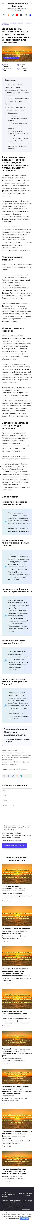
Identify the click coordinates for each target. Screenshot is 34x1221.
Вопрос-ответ (13, 113)
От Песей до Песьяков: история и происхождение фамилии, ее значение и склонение (16, 931)
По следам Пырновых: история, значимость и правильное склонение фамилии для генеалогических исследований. (16, 972)
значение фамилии (10, 750)
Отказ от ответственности (12, 841)
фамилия (26, 762)
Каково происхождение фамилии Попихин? (17, 118)
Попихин (6, 755)
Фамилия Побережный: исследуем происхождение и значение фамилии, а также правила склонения (17, 1134)
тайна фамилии (8, 760)
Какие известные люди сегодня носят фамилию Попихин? (18, 146)
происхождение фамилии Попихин (16, 757)
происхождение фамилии (21, 755)
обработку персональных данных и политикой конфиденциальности (16, 835)
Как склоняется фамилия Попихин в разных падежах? (18, 133)
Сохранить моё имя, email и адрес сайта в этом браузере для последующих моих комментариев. (17, 827)
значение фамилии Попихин (13, 753)
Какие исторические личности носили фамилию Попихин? (18, 126)
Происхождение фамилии (18, 98)
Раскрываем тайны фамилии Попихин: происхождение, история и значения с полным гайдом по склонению (17, 90)
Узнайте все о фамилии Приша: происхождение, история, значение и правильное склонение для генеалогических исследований (17, 1091)
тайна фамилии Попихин (12, 762)
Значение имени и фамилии (17, 4)
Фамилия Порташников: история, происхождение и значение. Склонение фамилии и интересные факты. (17, 1052)
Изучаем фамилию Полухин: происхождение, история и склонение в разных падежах (14, 1171)
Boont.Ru (28, 1195)
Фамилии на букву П (11, 57)
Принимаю (24, 1218)
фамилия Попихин (9, 764)
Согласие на (16, 835)
